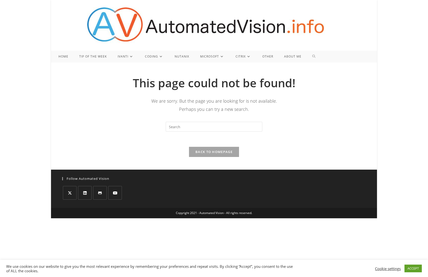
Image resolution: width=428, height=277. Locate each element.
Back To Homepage (214, 152)
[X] (70, 193)
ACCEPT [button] (413, 268)
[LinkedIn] (85, 193)
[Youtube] (115, 193)
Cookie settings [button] (388, 268)
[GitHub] (100, 193)
